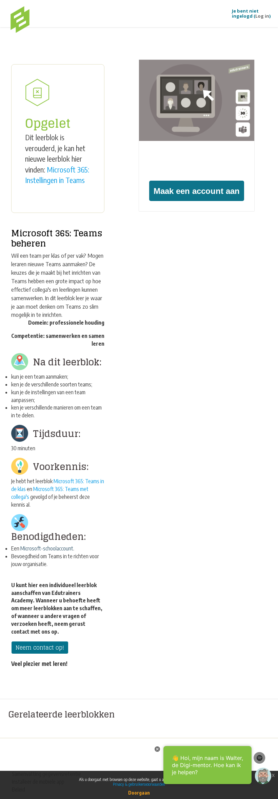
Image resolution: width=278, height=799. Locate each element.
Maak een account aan (197, 191)
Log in (262, 16)
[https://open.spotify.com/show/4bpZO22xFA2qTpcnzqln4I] (259, 757)
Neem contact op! (40, 647)
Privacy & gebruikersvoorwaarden (139, 784)
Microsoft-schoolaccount (46, 548)
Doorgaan (139, 793)
